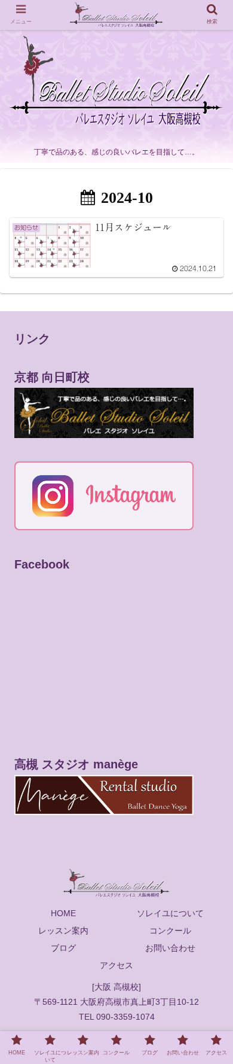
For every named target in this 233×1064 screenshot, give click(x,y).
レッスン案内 (63, 930)
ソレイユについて (170, 913)
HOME (63, 913)
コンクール (170, 930)
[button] (209, 982)
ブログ (63, 948)
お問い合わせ (170, 948)
